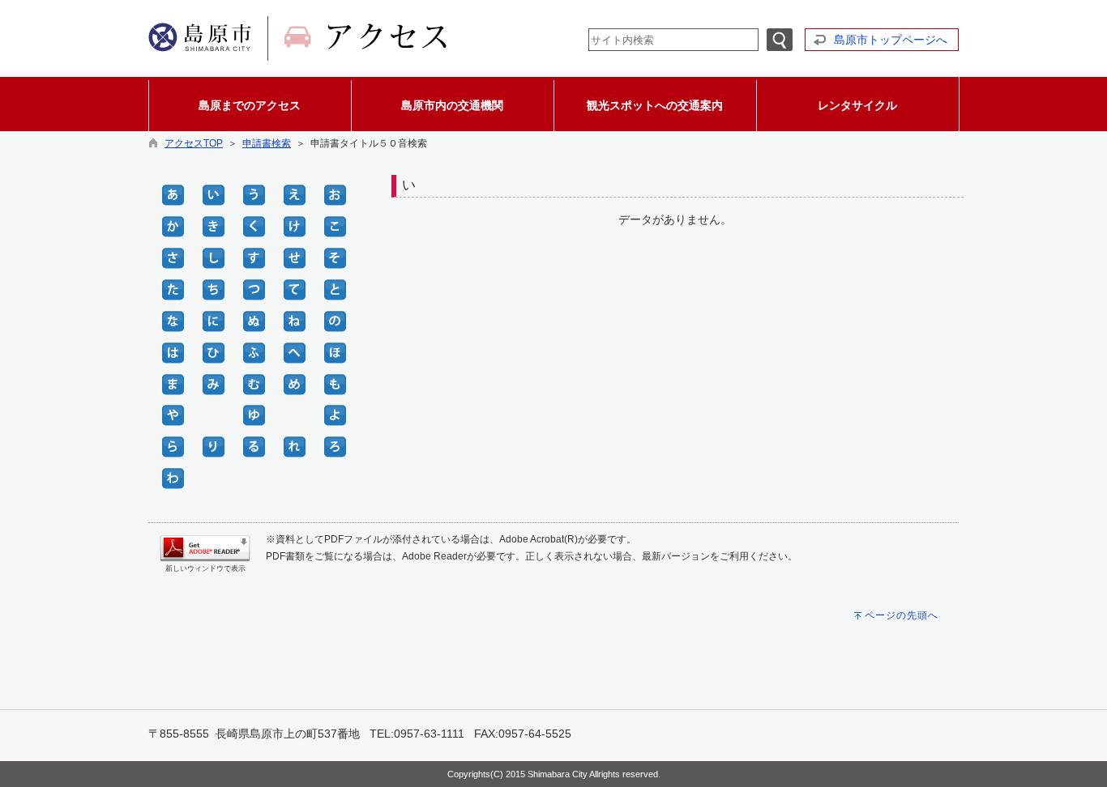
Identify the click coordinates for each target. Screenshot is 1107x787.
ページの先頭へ (901, 615)
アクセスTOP (194, 143)
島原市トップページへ (890, 39)
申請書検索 (266, 143)
